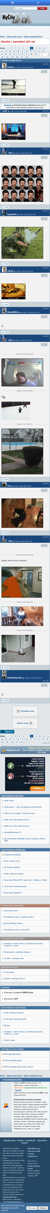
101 (36, 54)
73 (11, 48)
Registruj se (8, 105)
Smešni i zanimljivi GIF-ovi (33, 36)
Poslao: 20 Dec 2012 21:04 (23, 541)
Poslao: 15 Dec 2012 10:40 (24, 271)
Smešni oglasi (9, 1040)
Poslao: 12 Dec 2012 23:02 (24, 67)
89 (31, 51)
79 (36, 48)
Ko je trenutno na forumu (12, 1080)
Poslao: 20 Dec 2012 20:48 (22, 486)
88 (26, 51)
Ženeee (7, 1025)
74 (15, 48)
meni (12, 2)
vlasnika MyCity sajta (10, 1197)
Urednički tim (30, 1140)
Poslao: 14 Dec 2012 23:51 (27, 214)
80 (40, 48)
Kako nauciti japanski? (13, 893)
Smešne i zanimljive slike (14, 958)
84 (10, 51)
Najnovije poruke (9, 1140)
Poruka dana (9, 972)
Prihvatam (32, 1208)
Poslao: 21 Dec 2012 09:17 (33, 678)
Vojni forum (31, 1151)
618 (27, 57)
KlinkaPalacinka (14, 678)
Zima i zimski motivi (12, 861)
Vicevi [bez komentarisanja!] (15, 886)
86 (18, 51)
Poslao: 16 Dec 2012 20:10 (23, 340)
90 (35, 51)
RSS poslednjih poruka (13, 1060)
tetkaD (10, 67)
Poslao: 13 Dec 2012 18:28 (18, 111)
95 (10, 54)
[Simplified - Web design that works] (36, 1175)
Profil (6, 101)
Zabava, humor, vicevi (14, 36)
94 (6, 54)
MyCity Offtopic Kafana (13, 923)
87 (22, 51)
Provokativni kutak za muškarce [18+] (19, 917)
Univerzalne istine (11, 911)
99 (26, 54)
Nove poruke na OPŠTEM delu (13, 850)
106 (17, 57)
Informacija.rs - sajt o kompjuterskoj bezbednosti (23, 807)
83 (6, 51)
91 (39, 51)
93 (2, 54)
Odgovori (9, 732)
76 (23, 48)
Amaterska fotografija (12, 855)
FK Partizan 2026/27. (12, 867)
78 (31, 48)
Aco (9, 486)
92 (43, 51)
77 (27, 48)
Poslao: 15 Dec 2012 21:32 (30, 312)
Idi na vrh (46, 743)
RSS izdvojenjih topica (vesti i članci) (18, 1067)
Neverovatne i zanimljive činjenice (17, 952)
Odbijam (43, 1208)
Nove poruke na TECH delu (12, 796)
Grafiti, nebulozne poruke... (14, 874)
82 (2, 51)
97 (18, 54)
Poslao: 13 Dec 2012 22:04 (23, 153)
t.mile (4, 111)
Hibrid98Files (13, 312)
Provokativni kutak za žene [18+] (17, 930)
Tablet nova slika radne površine (16, 820)
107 (22, 57)
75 (19, 48)
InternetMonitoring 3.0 (12, 832)
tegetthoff (11, 214)
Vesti (38, 1148)
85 (14, 51)
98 (22, 54)
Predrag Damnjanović (14, 1201)
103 (2, 57)
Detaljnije (18, 1090)
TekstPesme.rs (32, 1156)
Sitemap (21, 1140)
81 (44, 48)
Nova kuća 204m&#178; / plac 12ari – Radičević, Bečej (25, 880)
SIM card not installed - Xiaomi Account (19, 813)
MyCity (2, 36)
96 (14, 54)
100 (31, 54)
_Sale (9, 153)
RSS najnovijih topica (12, 1054)
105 (12, 57)
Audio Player (9, 801)
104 (7, 57)
